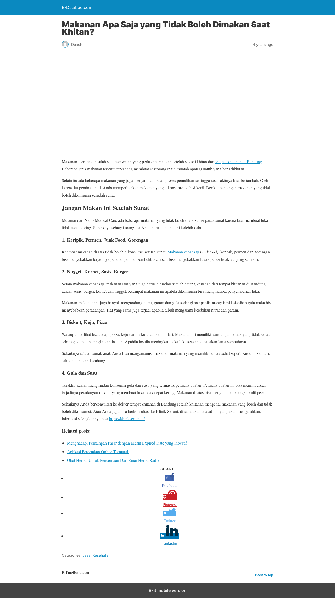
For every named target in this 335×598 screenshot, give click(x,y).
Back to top (264, 575)
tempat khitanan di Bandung (238, 161)
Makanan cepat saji (183, 251)
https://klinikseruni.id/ (127, 418)
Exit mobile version (168, 590)
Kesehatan (101, 555)
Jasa (86, 555)
